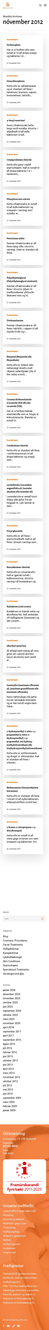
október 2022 (10, 1014)
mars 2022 (9, 1019)
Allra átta (23, 1320)
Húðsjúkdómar (11, 948)
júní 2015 (8, 1056)
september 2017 (12, 1031)
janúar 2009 (9, 1110)
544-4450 (8, 1153)
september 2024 (12, 1010)
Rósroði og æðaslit (13, 1219)
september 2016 (12, 1039)
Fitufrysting (9, 1227)
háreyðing (8, 1215)
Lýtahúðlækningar (12, 957)
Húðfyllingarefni (11, 1244)
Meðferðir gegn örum (14, 1223)
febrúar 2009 (10, 1106)
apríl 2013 (8, 1068)
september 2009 (12, 1097)
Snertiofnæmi (12, 40)
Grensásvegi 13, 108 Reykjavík (19, 1138)
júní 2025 (8, 1006)
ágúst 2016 (9, 1043)
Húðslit (7, 1240)
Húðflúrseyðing (11, 1231)
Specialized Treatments (16, 969)
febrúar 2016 (10, 1052)
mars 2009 (9, 1102)
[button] (45, 5)
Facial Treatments (13, 944)
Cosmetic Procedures (15, 940)
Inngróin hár (9, 1252)
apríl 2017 (8, 1035)
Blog (5, 936)
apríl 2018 (8, 1027)
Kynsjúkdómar (10, 952)
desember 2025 (11, 994)
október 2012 (10, 1081)
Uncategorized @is (13, 973)
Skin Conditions (11, 961)
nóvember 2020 (11, 1023)
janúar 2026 (9, 990)
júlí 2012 (7, 1085)
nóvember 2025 (11, 998)
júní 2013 (8, 1064)
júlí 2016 (7, 1048)
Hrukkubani (9, 1248)
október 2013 (10, 1060)
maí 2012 (8, 1089)
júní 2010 (8, 1093)
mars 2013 (9, 1073)
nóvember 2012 (11, 1077)
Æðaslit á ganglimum (14, 1235)
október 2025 (10, 1002)
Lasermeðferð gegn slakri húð (19, 1210)
